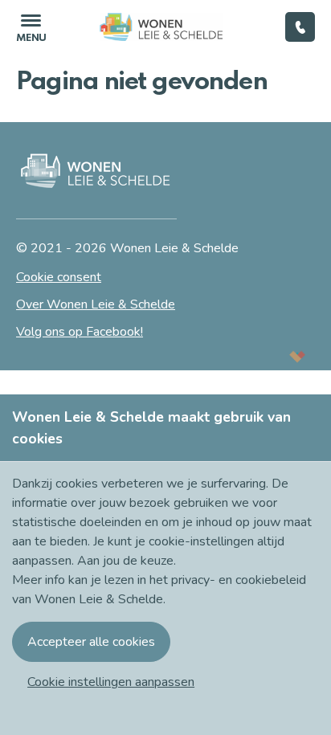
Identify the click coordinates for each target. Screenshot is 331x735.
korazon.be (271, 356)
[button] (111, 682)
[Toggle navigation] (31, 27)
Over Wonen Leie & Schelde (95, 304)
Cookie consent (58, 277)
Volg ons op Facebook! (79, 332)
